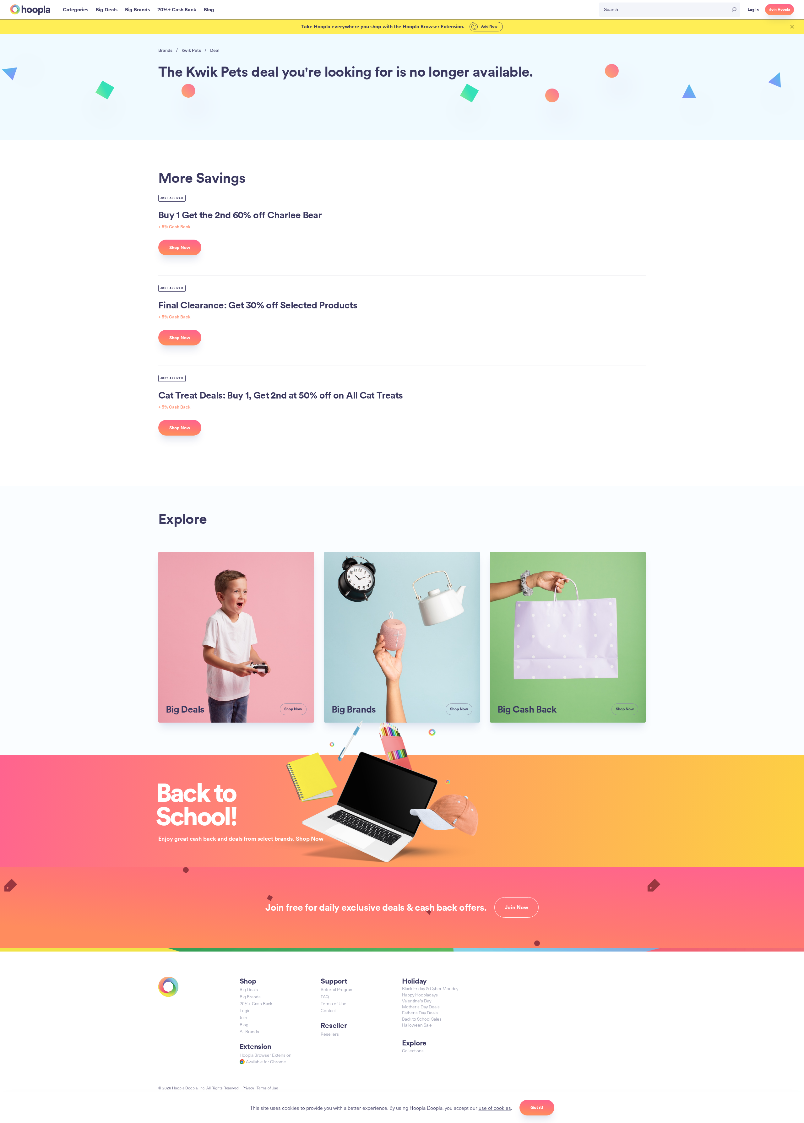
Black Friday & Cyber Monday (430, 988)
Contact (328, 1010)
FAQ (325, 996)
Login (245, 1010)
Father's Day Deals (420, 1013)
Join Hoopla (779, 9)
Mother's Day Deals (421, 1007)
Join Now (516, 907)
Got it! (536, 1107)
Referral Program (337, 989)
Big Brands (250, 996)
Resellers (330, 1034)
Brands (165, 50)
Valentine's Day (416, 1001)
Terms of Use (333, 1003)
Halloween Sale (417, 1025)
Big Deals (249, 989)
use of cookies (495, 1107)
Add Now (488, 26)
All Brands (249, 1031)
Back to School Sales (422, 1019)
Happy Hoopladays (420, 995)
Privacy (248, 1088)
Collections (413, 1051)
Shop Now (309, 838)
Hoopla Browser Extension (265, 1055)
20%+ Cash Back (256, 1003)
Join (243, 1017)
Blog (244, 1024)
